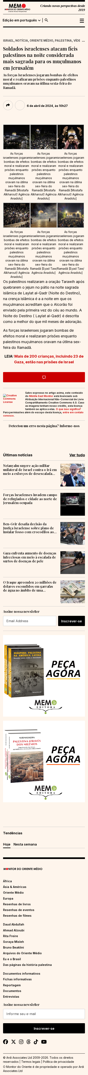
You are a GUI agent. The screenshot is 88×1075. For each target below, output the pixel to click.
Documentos (12, 991)
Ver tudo (77, 455)
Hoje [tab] (6, 844)
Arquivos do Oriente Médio (22, 953)
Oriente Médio (41, 40)
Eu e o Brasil (12, 959)
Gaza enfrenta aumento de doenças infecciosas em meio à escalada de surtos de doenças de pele (29, 557)
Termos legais (30, 1061)
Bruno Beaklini (13, 947)
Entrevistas (11, 996)
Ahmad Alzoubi (13, 930)
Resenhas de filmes (17, 915)
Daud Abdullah (13, 924)
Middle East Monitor (41, 396)
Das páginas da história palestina (27, 964)
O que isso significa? (68, 409)
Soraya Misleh (13, 941)
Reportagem (12, 985)
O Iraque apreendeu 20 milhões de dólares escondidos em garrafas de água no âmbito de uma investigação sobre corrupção (29, 586)
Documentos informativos (21, 973)
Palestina (63, 40)
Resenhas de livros (17, 904)
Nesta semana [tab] (25, 844)
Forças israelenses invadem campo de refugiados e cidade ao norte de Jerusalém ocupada (30, 499)
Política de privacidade (58, 1061)
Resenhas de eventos (18, 910)
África (7, 881)
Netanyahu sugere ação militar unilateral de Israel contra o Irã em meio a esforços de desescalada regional (30, 469)
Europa (8, 898)
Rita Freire (10, 936)
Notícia (21, 40)
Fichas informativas (17, 979)
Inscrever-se (71, 621)
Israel (8, 40)
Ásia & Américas (14, 887)
